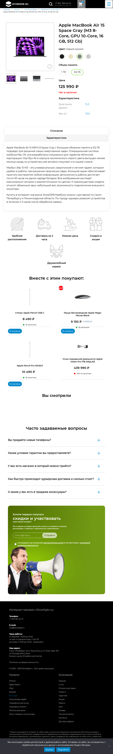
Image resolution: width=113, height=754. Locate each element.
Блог (61, 707)
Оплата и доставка (67, 688)
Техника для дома (17, 710)
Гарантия (63, 696)
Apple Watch (14, 684)
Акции (62, 699)
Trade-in (62, 692)
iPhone (12, 681)
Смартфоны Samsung (19, 703)
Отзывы (62, 710)
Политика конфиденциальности (24, 662)
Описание (56, 130)
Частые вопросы (66, 714)
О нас (61, 684)
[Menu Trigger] (109, 4)
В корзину (14, 331)
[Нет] (109, 746)
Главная (62, 681)
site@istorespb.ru (16, 628)
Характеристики (56, 137)
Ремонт (62, 703)
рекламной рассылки (53, 543)
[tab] (56, 130)
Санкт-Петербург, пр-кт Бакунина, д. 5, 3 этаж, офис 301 (34, 651)
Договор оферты (66, 721)
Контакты (63, 718)
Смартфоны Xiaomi (17, 707)
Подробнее (63, 749)
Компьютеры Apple (17, 699)
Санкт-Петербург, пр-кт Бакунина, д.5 (62, 5)
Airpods (12, 692)
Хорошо (49, 749)
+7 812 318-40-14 (63, 3)
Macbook (13, 696)
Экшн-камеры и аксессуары (22, 714)
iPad (11, 688)
